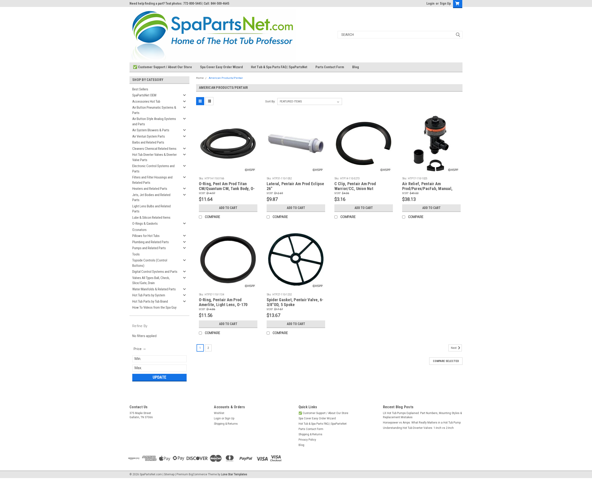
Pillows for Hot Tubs (146, 236)
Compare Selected (446, 361)
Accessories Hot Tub (146, 101)
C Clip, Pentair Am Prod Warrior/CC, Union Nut (355, 186)
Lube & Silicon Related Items (151, 217)
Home (200, 78)
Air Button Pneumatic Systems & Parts (154, 110)
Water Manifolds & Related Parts (154, 289)
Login (430, 3)
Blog (355, 67)
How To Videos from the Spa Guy (154, 307)
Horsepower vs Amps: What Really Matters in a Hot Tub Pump (422, 422)
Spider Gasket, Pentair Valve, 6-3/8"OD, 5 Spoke (295, 302)
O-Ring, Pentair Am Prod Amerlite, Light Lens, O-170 (223, 302)
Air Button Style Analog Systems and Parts (154, 121)
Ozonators (139, 230)
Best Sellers (140, 89)
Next (454, 348)
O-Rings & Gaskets (145, 223)
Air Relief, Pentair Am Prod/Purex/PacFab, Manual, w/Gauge (427, 188)
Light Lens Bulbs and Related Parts (151, 209)
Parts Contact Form (329, 67)
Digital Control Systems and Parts (154, 272)
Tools (136, 254)
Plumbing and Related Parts (150, 242)
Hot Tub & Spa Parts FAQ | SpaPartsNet (279, 67)
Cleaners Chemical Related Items (154, 149)
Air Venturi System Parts (148, 136)
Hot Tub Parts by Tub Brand (150, 301)
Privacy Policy (307, 439)
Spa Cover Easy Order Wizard (221, 67)
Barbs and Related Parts (148, 142)
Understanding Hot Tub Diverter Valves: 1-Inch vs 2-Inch (418, 428)
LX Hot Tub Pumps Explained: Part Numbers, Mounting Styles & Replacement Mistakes (422, 415)
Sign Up (445, 3)
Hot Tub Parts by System (148, 295)
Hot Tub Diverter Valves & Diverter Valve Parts (154, 157)
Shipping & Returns (226, 423)
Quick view (228, 171)
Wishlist (219, 413)
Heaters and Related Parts (149, 189)
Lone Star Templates (234, 474)
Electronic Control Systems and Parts (153, 168)
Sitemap (169, 474)
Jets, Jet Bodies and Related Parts (151, 197)
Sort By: (270, 101)
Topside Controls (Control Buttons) (149, 263)
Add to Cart (228, 208)
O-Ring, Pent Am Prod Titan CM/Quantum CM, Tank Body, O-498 (227, 188)
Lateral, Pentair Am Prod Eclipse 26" (295, 186)
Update (159, 377)
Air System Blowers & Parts (150, 130)
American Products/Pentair (226, 78)
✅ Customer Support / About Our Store (162, 67)
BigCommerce (198, 474)
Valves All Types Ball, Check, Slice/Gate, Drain (151, 280)
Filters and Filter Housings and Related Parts (152, 180)
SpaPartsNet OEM (144, 95)
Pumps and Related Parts (149, 248)
